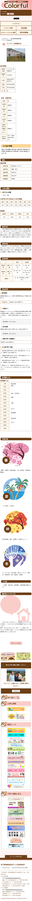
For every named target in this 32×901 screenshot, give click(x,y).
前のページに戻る (16, 643)
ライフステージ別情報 (8, 28)
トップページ (16, 23)
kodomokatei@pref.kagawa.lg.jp (13, 889)
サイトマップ (6, 867)
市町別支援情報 (24, 32)
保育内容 (19, 149)
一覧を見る (16, 691)
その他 (21, 151)
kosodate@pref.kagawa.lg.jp (12, 878)
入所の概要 (8, 149)
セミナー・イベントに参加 (8, 32)
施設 (3, 149)
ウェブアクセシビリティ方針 (19, 867)
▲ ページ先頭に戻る (16, 856)
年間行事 (16, 151)
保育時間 (25, 149)
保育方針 (14, 149)
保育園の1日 (9, 151)
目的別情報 (24, 28)
